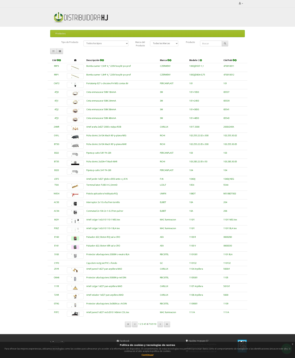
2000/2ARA (228, 126)
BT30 (56, 144)
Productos (60, 33)
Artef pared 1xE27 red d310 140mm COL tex (107, 312)
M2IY (56, 219)
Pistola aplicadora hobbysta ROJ (102, 193)
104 (191, 170)
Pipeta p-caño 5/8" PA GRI (98, 152)
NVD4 (56, 193)
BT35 (56, 161)
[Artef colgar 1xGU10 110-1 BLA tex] (75, 230)
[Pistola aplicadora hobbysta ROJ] (75, 195)
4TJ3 (56, 118)
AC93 (56, 202)
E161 (56, 245)
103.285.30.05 (230, 161)
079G (56, 303)
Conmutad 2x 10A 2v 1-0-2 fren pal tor (104, 210)
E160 (56, 237)
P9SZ (56, 228)
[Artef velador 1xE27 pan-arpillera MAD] (75, 296)
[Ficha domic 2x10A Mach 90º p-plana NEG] (75, 137)
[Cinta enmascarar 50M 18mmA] (75, 93)
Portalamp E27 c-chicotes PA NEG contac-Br (107, 83)
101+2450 (194, 100)
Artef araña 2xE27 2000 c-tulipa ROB (103, 126)
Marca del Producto (140, 44)
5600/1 (226, 268)
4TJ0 (56, 92)
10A (191, 202)
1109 (225, 303)
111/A (192, 312)
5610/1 (226, 286)
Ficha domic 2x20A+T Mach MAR (101, 161)
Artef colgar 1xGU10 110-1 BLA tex (103, 228)
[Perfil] (241, 3)
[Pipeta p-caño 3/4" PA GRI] (75, 172)
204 (225, 202)
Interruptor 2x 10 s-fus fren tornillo (103, 202)
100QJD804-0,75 (197, 74)
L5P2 (56, 178)
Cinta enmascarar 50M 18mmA (101, 92)
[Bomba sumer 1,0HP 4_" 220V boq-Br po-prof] (75, 76)
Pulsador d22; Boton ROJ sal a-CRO (103, 237)
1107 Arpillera (196, 286)
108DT (192, 193)
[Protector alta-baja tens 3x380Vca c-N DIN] (75, 305)
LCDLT (163, 184)
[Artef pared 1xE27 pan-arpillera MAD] (75, 270)
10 (155, 324)
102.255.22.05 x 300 (198, 144)
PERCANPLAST (166, 83)
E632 (56, 152)
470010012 (228, 74)
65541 (226, 109)
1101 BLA (228, 254)
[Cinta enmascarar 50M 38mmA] (75, 111)
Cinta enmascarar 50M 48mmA (101, 118)
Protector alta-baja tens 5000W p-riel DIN (106, 277)
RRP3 (56, 66)
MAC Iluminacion (168, 219)
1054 (191, 184)
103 (191, 152)
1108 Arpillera (196, 294)
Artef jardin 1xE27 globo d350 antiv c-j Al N (107, 178)
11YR (56, 286)
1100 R (192, 237)
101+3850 (194, 109)
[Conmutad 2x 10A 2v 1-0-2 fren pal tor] (75, 212)
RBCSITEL (164, 254)
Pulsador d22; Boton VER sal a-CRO (103, 245)
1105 (225, 277)
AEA (162, 237)
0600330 (227, 245)
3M (161, 92)
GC (161, 263)
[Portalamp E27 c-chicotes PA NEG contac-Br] (75, 85)
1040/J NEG (228, 178)
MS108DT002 (229, 193)
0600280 (227, 237)
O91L (56, 135)
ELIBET (163, 202)
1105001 (193, 277)
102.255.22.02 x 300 (198, 135)
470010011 (228, 66)
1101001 (193, 254)
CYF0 (56, 263)
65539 (226, 100)
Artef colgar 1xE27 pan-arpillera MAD (104, 286)
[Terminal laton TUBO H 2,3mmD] (75, 186)
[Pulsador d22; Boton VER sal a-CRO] (75, 247)
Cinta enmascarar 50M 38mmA (101, 109)
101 (191, 83)
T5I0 (56, 184)
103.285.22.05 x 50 (198, 161)
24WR (56, 126)
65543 (226, 118)
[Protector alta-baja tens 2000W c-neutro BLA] (75, 256)
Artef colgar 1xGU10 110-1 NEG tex (103, 219)
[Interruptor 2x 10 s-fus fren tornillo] (75, 204)
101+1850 (194, 92)
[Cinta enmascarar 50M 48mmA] (75, 119)
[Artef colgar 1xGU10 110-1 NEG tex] (75, 221)
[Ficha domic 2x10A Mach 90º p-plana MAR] (75, 146)
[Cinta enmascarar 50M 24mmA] (75, 102)
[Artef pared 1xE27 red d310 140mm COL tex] (75, 314)
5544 (225, 184)
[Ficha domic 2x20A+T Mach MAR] (75, 163)
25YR (56, 268)
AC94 (56, 210)
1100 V (192, 245)
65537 (226, 92)
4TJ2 (56, 109)
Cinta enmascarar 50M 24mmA (101, 100)
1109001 (193, 303)
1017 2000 (194, 126)
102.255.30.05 (230, 144)
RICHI (162, 135)
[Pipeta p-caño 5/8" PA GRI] (75, 154)
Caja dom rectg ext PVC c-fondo (101, 263)
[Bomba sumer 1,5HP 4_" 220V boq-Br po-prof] (75, 67)
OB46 (56, 277)
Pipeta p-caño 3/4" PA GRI (98, 170)
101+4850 (194, 118)
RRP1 (56, 74)
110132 (192, 263)
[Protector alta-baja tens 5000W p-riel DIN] (75, 279)
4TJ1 (56, 100)
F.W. (162, 178)
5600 (225, 294)
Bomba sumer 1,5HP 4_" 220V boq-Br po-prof (108, 66)
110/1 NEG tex (230, 219)
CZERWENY (165, 66)
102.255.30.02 (230, 135)
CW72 (56, 83)
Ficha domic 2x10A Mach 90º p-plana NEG (106, 135)
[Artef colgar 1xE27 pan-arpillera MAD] (75, 288)
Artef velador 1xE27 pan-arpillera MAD (105, 294)
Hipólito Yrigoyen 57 (198, 340)
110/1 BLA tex (230, 228)
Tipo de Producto (69, 42)
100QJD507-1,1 (196, 66)
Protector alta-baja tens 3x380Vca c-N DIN (106, 303)
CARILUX (164, 126)
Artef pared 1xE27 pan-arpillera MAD (104, 268)
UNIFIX (163, 193)
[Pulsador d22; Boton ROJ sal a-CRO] (75, 238)
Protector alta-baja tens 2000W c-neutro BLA (107, 254)
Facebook (124, 340)
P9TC (56, 312)
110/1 (192, 219)
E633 (56, 170)
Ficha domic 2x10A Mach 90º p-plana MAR (106, 144)
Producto (190, 42)
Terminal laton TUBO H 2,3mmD (101, 184)
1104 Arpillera (196, 268)
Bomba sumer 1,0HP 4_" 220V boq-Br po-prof (108, 74)
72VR (56, 294)
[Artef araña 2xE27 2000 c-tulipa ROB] (75, 128)
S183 (56, 254)
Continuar (148, 354)
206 (225, 210)
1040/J (192, 178)
